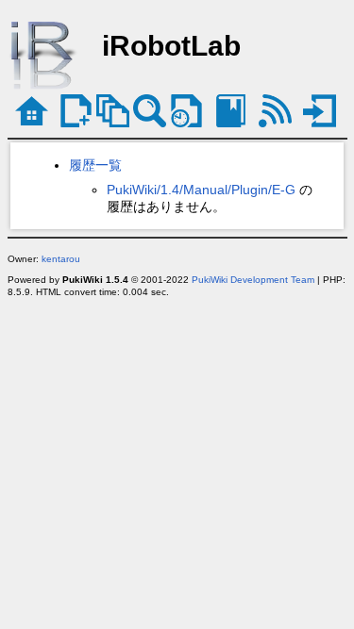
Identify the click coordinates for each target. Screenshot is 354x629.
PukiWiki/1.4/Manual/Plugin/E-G (201, 189)
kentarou (61, 259)
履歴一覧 (95, 165)
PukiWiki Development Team (253, 279)
